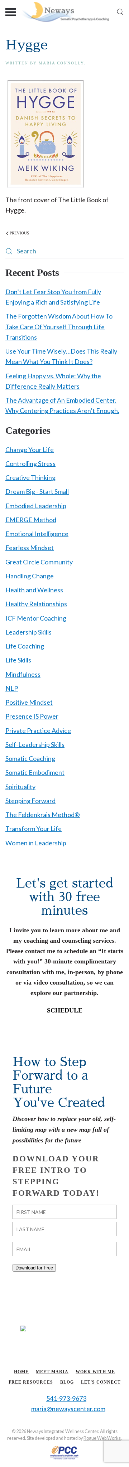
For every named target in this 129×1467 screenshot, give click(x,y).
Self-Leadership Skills (34, 744)
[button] (10, 12)
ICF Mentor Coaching (35, 618)
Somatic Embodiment (34, 772)
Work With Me (95, 1371)
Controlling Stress (30, 463)
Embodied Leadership (35, 506)
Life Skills (18, 660)
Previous (19, 233)
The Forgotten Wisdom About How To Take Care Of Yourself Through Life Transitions (59, 326)
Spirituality (20, 787)
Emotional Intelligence (36, 534)
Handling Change (29, 576)
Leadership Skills (28, 632)
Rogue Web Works (102, 1438)
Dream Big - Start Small (37, 491)
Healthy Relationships (36, 604)
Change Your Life (29, 449)
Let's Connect (101, 1382)
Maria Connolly (61, 63)
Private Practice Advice (38, 730)
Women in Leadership (35, 843)
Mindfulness (22, 674)
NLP (11, 688)
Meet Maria (52, 1371)
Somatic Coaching (30, 758)
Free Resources (31, 1382)
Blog (67, 1382)
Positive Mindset (29, 702)
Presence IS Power (31, 716)
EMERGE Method (30, 520)
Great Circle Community (39, 562)
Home (21, 1371)
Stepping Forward (30, 801)
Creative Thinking (30, 477)
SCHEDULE (64, 1010)
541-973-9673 (66, 1398)
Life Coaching (24, 646)
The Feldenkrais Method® (42, 814)
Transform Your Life (33, 828)
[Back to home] (64, 12)
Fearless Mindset (29, 548)
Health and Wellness (34, 590)
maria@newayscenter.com (68, 1409)
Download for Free (34, 1268)
